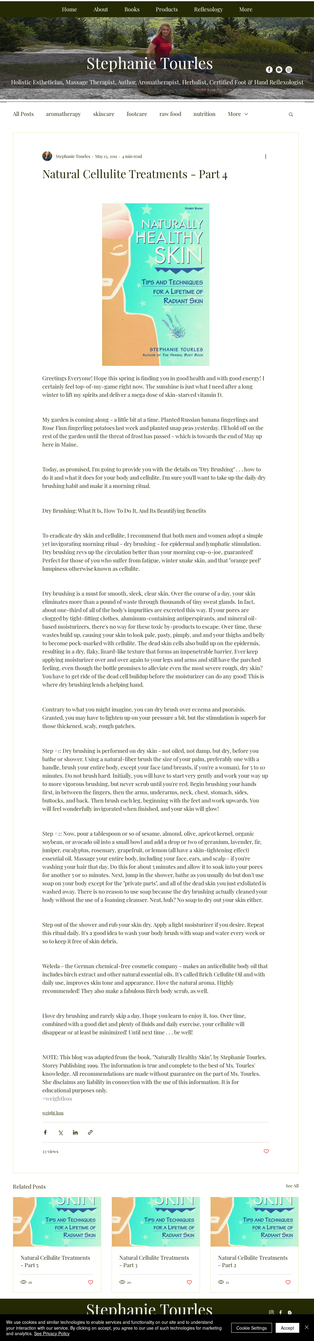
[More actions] (265, 156)
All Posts (23, 113)
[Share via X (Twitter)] (60, 1132)
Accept (287, 1328)
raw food (170, 113)
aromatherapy (63, 113)
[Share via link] (90, 1132)
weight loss (52, 1113)
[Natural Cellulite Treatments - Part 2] (254, 1222)
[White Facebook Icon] (281, 1312)
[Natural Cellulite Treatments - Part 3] (156, 1222)
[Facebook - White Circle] (269, 69)
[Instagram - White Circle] (288, 69)
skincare (103, 113)
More (234, 113)
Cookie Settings (251, 1328)
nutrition (204, 113)
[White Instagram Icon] (271, 1312)
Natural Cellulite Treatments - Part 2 (253, 1261)
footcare (137, 113)
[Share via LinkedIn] (75, 1132)
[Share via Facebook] (45, 1132)
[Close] (306, 1327)
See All (292, 1186)
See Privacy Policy (52, 1333)
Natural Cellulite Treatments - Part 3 (154, 1261)
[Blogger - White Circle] (279, 69)
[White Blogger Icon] (290, 1312)
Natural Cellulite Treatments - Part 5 (55, 1261)
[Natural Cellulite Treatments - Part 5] (57, 1222)
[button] (100, 9)
